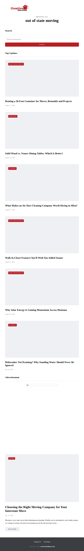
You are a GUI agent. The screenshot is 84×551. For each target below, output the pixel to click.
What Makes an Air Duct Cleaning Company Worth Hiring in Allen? (41, 205)
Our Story (47, 542)
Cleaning (12, 168)
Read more (12, 529)
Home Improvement (16, 64)
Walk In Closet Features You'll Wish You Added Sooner (34, 257)
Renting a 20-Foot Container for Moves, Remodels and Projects (38, 101)
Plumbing (12, 325)
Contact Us (37, 542)
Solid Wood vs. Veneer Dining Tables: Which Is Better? (34, 153)
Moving (11, 458)
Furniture (13, 116)
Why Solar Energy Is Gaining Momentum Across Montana (36, 310)
